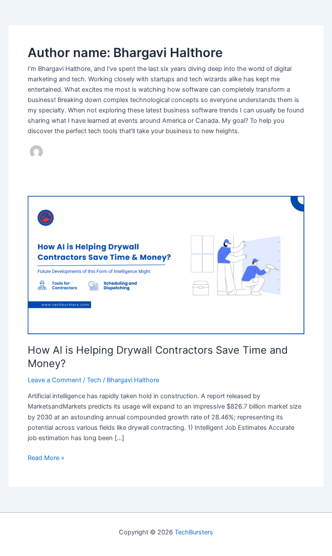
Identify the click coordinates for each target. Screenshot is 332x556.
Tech (94, 380)
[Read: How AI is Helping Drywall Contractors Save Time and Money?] (166, 264)
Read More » (46, 458)
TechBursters (194, 532)
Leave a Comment (54, 380)
